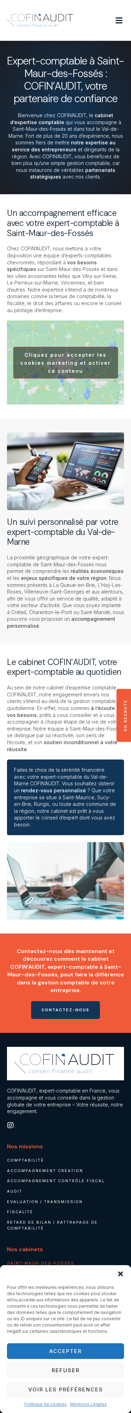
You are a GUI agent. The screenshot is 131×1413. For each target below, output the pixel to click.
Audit (14, 1191)
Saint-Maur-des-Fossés (40, 1263)
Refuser (66, 1370)
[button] (120, 1273)
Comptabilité (25, 1160)
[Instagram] (10, 1125)
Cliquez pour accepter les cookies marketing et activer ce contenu (65, 362)
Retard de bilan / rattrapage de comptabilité (52, 1225)
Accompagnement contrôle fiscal (56, 1180)
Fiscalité (20, 1211)
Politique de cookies (45, 1404)
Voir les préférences (65, 1389)
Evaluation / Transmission (45, 1201)
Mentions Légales (88, 1404)
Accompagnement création (45, 1170)
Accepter (65, 1351)
